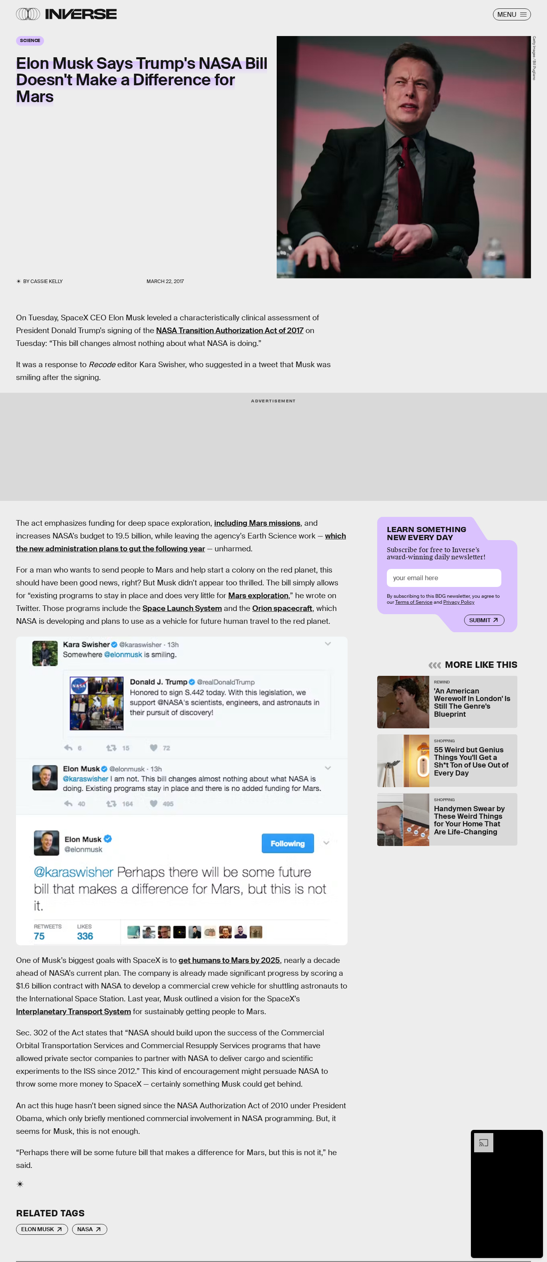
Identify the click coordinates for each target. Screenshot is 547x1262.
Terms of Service (413, 602)
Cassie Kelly (46, 281)
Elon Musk (37, 1229)
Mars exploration (258, 596)
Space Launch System (182, 608)
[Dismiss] (534, 1137)
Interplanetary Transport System (73, 1012)
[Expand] (479, 1137)
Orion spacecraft (282, 608)
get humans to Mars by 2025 (229, 960)
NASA (85, 1229)
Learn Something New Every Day (427, 532)
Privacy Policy (459, 602)
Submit (480, 620)
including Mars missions (257, 523)
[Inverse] (81, 14)
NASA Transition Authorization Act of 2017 (230, 331)
